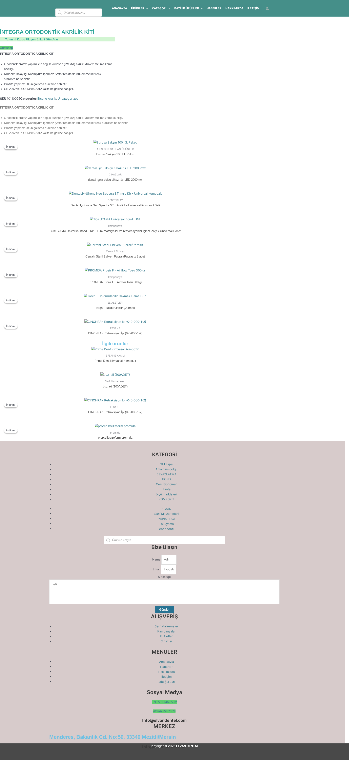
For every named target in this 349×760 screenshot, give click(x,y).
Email (157, 569)
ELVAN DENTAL (187, 746)
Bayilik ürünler (186, 8)
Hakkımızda (234, 8)
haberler (214, 8)
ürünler (137, 8)
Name (156, 559)
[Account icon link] (267, 8)
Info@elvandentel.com (164, 720)
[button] (146, 8)
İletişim (253, 8)
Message (164, 577)
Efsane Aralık (46, 98)
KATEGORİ (159, 8)
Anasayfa (119, 8)
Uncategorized (68, 98)
